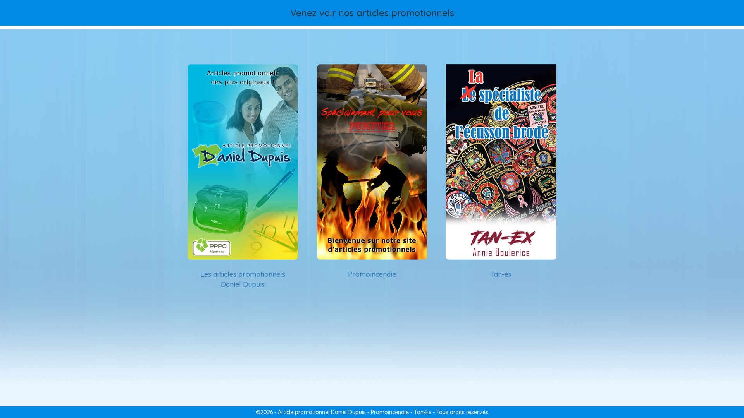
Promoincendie (372, 274)
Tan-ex (501, 274)
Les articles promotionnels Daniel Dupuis (242, 279)
